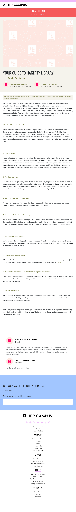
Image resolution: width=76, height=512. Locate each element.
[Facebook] (9, 78)
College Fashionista (38, 461)
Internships (38, 496)
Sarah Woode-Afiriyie (18, 84)
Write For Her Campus (38, 474)
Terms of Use (38, 448)
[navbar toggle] (72, 5)
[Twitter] (16, 78)
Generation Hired (38, 466)
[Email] (24, 78)
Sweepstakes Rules (38, 451)
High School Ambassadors (38, 479)
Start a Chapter (38, 476)
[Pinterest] (12, 78)
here (59, 262)
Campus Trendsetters (38, 484)
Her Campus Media (38, 439)
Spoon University (38, 459)
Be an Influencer (38, 481)
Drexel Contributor (49, 84)
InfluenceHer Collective (38, 464)
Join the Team (38, 494)
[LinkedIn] (20, 78)
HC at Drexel (38, 11)
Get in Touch (38, 492)
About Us (38, 441)
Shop (38, 443)
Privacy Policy (38, 446)
